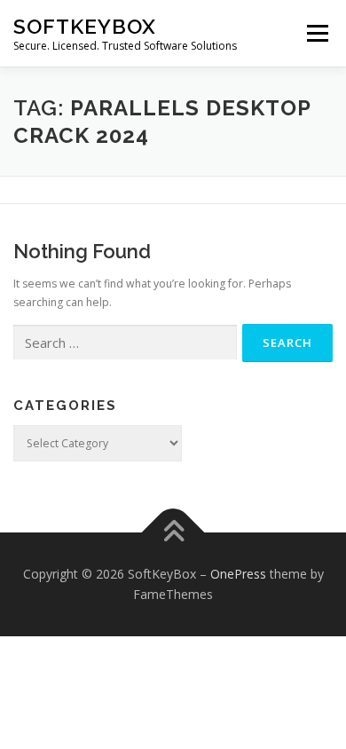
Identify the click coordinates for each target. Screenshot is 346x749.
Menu (316, 33)
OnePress (238, 573)
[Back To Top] (173, 532)
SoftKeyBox (84, 26)
